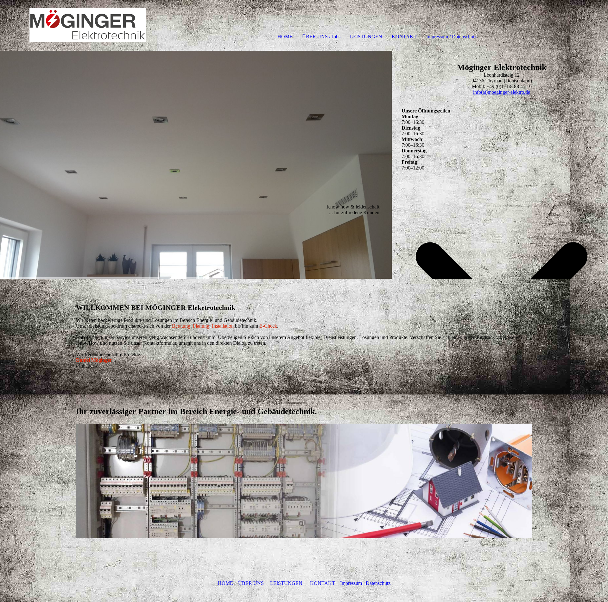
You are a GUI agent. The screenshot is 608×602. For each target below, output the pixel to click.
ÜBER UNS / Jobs (321, 36)
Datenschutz (378, 583)
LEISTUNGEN (366, 36)
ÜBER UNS (251, 583)
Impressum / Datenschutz (451, 36)
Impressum (351, 583)
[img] (73, 25)
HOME (285, 36)
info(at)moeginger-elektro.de (501, 92)
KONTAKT (404, 36)
